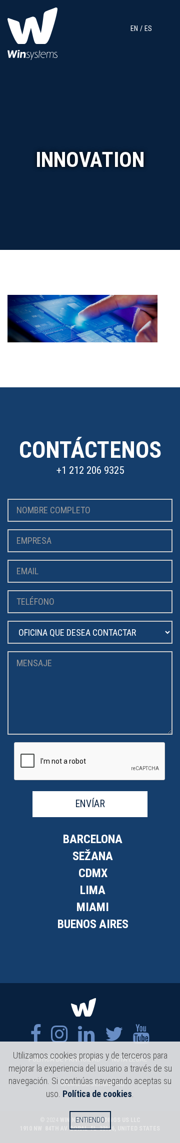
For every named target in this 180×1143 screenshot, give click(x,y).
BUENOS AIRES (93, 924)
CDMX (93, 873)
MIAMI (92, 907)
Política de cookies (97, 1094)
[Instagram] (59, 1034)
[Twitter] (114, 1034)
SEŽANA (92, 856)
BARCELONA (92, 839)
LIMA (93, 890)
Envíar (90, 804)
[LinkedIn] (86, 1034)
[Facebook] (35, 1034)
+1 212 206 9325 (90, 470)
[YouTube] (141, 1034)
